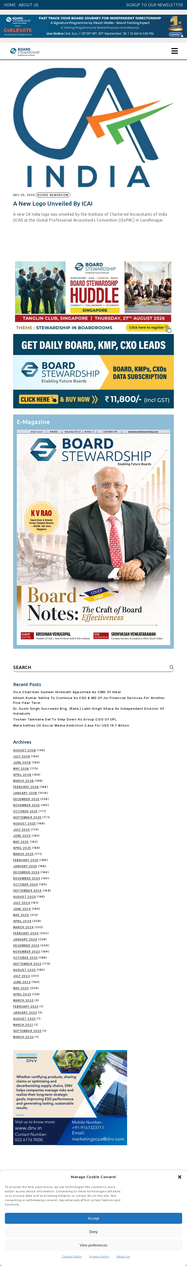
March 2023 (23, 1000)
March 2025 (23, 854)
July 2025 (21, 829)
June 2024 (22, 909)
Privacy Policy (99, 1256)
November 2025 (26, 805)
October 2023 (25, 957)
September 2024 (27, 890)
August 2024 (24, 896)
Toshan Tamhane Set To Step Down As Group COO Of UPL (65, 719)
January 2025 (25, 866)
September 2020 (27, 1031)
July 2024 (21, 902)
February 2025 (25, 860)
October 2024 (25, 884)
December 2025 (26, 799)
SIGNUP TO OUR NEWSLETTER (154, 5)
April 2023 (22, 994)
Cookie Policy (72, 1256)
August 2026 (24, 750)
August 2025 (24, 823)
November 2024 (26, 878)
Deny (93, 1232)
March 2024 (23, 927)
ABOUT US (29, 5)
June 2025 (22, 835)
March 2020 (23, 1037)
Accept (93, 1218)
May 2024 (21, 915)
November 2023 (26, 951)
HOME (10, 5)
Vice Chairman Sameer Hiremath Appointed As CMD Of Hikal (67, 692)
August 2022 (24, 1018)
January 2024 (25, 939)
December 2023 (26, 945)
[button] (179, 1177)
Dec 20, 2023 (24, 195)
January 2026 (25, 793)
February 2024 (26, 933)
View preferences (93, 1245)
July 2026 (21, 756)
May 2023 (21, 988)
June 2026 (22, 762)
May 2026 (21, 768)
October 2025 (25, 811)
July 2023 (21, 976)
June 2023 (22, 982)
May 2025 (21, 841)
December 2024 (26, 872)
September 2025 (27, 817)
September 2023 (27, 963)
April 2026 (22, 774)
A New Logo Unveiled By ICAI (53, 203)
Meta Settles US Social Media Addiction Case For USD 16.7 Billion (71, 725)
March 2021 (23, 1024)
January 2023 (25, 1012)
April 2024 (22, 921)
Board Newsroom (52, 195)
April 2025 (22, 848)
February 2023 (25, 1006)
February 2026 (26, 787)
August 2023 (24, 970)
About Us (123, 1256)
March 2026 (23, 780)
